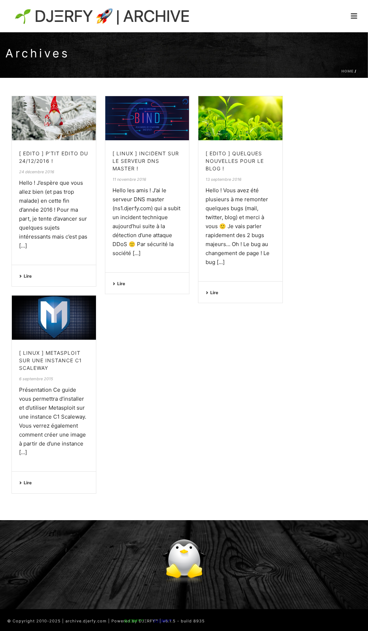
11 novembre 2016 (129, 179)
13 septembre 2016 (224, 179)
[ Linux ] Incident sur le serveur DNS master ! (145, 160)
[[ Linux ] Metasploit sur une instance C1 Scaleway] (54, 318)
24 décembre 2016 (36, 171)
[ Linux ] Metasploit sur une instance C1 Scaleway (50, 360)
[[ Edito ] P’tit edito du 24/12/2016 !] (54, 118)
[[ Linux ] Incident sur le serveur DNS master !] (147, 118)
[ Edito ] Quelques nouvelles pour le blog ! (235, 160)
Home (347, 71)
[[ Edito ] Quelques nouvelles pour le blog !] (240, 118)
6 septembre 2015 (36, 378)
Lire (28, 276)
